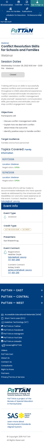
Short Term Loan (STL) (15, 318)
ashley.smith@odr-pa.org (20, 270)
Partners (5, 373)
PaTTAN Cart (7, 354)
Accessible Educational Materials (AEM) (23, 314)
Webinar (5, 43)
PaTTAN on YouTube (12, 337)
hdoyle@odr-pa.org (10, 201)
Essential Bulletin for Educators (13, 15)
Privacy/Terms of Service (13, 377)
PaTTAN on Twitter (12, 326)
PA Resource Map (34, 15)
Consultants (6, 365)
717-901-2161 (13, 272)
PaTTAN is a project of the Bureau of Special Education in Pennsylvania (20, 401)
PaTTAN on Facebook (13, 330)
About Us (5, 358)
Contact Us (6, 362)
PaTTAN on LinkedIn (12, 341)
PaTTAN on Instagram (13, 333)
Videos (4, 350)
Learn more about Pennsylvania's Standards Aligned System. (19, 424)
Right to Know (7, 369)
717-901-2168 (14, 259)
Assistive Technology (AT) (16, 322)
